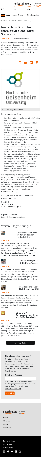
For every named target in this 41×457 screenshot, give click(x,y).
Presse (5, 424)
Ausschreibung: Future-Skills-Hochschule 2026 (29, 288)
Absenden (10, 393)
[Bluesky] (12, 451)
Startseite (4, 20)
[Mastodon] (8, 451)
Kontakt (6, 417)
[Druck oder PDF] (20, 62)
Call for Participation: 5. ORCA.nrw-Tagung (29, 262)
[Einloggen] (15, 9)
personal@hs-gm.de (13, 207)
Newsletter (7, 428)
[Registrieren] (28, 9)
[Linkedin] (4, 451)
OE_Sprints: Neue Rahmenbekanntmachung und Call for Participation (27, 315)
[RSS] (16, 451)
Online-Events (17, 15)
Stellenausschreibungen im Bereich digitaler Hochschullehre (27, 234)
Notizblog (27, 20)
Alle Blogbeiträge (20, 343)
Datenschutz (8, 448)
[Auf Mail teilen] (25, 62)
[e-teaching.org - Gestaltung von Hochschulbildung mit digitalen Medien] (27, 3)
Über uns (6, 421)
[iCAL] (20, 451)
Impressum (7, 444)
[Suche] (2, 9)
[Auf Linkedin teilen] (31, 62)
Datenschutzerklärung (13, 389)
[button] (3, 15)
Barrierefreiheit (9, 441)
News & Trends (16, 20)
